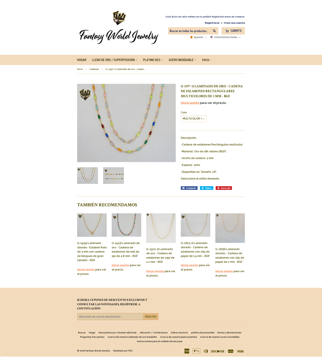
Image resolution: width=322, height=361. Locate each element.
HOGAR (81, 60)
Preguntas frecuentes (92, 337)
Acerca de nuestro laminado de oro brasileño (132, 337)
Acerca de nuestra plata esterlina (178, 337)
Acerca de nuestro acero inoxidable (219, 337)
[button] (198, 37)
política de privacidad (202, 332)
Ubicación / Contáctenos (154, 332)
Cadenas (94, 69)
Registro (150, 316)
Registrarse (212, 22)
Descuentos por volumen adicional (118, 332)
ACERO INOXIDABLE (181, 60)
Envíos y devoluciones (229, 332)
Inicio (80, 69)
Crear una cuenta (234, 22)
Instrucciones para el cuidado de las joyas (159, 341)
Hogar (92, 332)
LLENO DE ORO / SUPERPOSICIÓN (113, 60)
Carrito (235, 31)
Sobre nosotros (179, 332)
